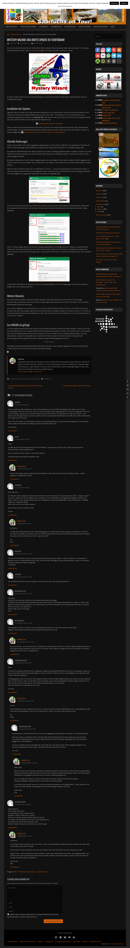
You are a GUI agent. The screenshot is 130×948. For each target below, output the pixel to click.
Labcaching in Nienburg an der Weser (108, 233)
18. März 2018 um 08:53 (22, 405)
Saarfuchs (12, 43)
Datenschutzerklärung (63, 942)
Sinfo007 (99, 280)
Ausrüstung (14, 379)
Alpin (98, 207)
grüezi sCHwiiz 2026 (108, 112)
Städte (99, 211)
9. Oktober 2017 (25, 43)
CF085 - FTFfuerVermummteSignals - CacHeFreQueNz (30, 872)
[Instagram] (127, 385)
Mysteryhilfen (16, 34)
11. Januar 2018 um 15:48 (22, 439)
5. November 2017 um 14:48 (27, 729)
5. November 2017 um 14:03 (25, 701)
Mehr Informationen (65, 6)
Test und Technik (101, 215)
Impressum (49, 942)
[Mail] (127, 393)
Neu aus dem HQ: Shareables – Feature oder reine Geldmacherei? (106, 282)
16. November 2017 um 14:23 (23, 593)
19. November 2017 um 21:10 (23, 554)
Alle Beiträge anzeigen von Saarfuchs (31, 371)
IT (27, 379)
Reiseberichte (100, 204)
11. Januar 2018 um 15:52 (24, 469)
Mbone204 (99, 274)
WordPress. (120, 944)
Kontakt (40, 942)
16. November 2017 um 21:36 (23, 577)
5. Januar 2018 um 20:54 (22, 488)
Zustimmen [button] (114, 3)
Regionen (100, 209)
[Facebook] (127, 381)
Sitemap (84, 942)
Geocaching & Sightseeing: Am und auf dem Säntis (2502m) (25, 387)
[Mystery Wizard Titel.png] (49, 73)
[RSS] (127, 397)
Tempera (113, 944)
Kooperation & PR (95, 942)
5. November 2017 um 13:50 (23, 663)
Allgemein (99, 191)
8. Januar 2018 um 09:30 (24, 523)
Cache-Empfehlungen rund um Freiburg (76, 386)
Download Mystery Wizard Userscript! (50, 123)
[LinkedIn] (127, 389)
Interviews (99, 194)
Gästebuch (76, 942)
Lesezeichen (47, 379)
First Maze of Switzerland (110, 110)
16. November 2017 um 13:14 (25, 642)
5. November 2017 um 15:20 (29, 763)
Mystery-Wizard (34, 379)
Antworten (13, 431)
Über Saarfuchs (12, 942)
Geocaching (22, 379)
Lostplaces (99, 197)
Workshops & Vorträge (28, 942)
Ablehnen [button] (124, 3)
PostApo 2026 (106, 115)
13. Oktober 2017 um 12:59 (23, 804)
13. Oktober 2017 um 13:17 (25, 836)
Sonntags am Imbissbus (109, 123)
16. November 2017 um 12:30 (23, 623)
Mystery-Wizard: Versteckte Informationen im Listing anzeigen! (44, 132)
